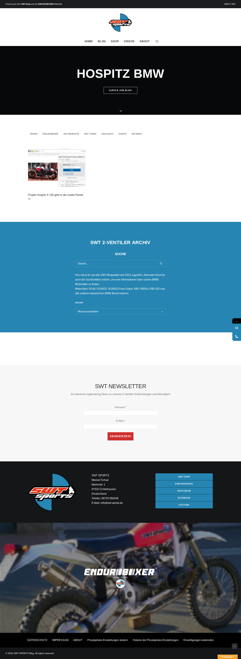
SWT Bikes (136, 134)
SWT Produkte (71, 134)
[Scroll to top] (234, 646)
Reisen (34, 134)
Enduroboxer (50, 134)
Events (122, 134)
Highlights (107, 134)
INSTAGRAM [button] (184, 491)
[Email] (236, 328)
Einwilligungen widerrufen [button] (198, 640)
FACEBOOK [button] (184, 498)
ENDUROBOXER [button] (184, 484)
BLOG (102, 41)
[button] (157, 41)
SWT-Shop (25, 4)
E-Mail (120, 420)
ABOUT (145, 41)
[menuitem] (230, 4)
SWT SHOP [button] (184, 477)
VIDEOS (129, 41)
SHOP (115, 41)
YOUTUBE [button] (184, 505)
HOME (89, 41)
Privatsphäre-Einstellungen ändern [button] (107, 640)
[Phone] (236, 336)
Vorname (120, 407)
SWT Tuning (90, 134)
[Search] (120, 263)
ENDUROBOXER (46, 4)
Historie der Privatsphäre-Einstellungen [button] (156, 640)
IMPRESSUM (60, 640)
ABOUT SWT (230, 4)
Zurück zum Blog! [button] (120, 90)
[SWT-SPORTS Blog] (120, 22)
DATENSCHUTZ (37, 640)
